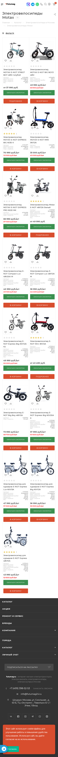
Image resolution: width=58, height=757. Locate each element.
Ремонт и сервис (12, 616)
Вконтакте (11, 716)
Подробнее (15, 101)
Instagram (25, 716)
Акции (6, 609)
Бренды (7, 623)
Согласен (12, 749)
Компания (8, 630)
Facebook (18, 716)
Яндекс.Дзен (47, 716)
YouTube (40, 716)
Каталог (7, 602)
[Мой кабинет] (49, 4)
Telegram (33, 716)
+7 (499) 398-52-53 (20, 688)
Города (6, 640)
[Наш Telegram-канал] (4, 749)
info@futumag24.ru (31, 694)
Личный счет (10, 655)
